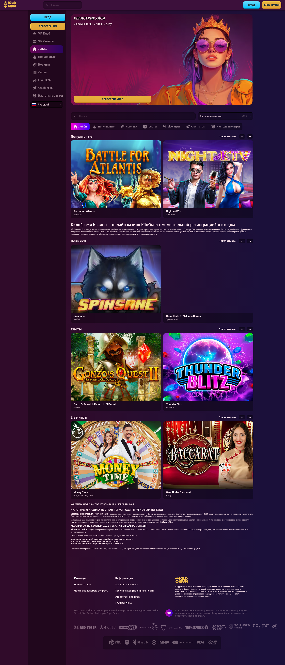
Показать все (227, 136)
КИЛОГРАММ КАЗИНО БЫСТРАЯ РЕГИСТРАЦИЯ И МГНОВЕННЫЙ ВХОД (102, 504)
